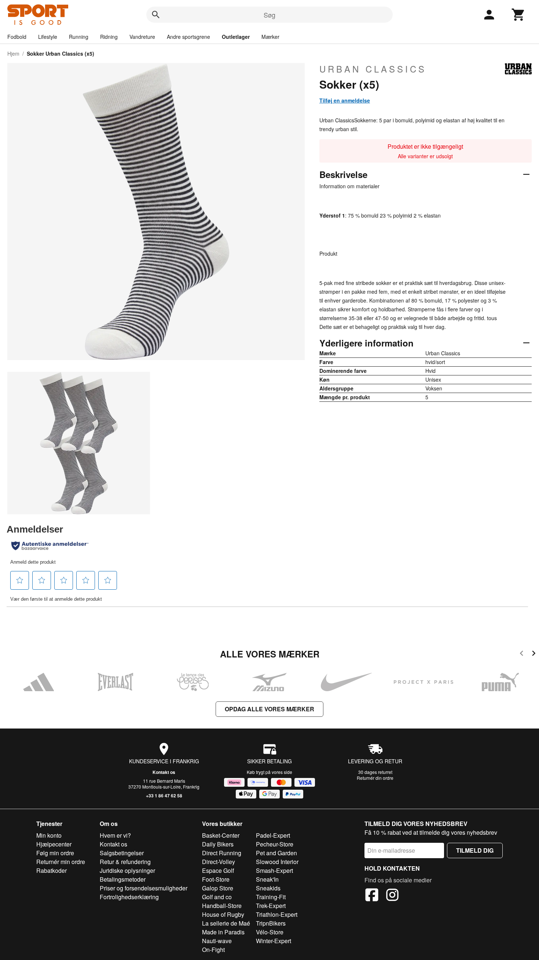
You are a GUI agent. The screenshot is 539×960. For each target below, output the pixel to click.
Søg (269, 14)
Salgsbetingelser (122, 853)
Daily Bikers (218, 844)
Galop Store (217, 888)
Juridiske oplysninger (127, 870)
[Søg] (156, 15)
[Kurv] (518, 14)
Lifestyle (47, 36)
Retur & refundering (125, 861)
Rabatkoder (51, 870)
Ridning (109, 36)
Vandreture (142, 36)
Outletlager (236, 36)
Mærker (270, 36)
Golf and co (217, 897)
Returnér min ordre (60, 861)
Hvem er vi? (115, 835)
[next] (533, 654)
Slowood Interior (277, 861)
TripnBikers (271, 923)
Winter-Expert (273, 941)
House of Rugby (223, 914)
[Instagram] (392, 895)
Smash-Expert (274, 870)
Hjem (13, 53)
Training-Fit (271, 897)
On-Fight (213, 949)
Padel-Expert (273, 835)
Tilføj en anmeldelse (344, 100)
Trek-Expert (271, 905)
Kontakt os (164, 772)
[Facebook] (371, 895)
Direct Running (221, 853)
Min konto (49, 835)
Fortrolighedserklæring (129, 897)
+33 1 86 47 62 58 (164, 795)
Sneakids (268, 888)
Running (78, 36)
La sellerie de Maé (226, 923)
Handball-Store (222, 905)
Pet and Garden (276, 853)
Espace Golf (218, 870)
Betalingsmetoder (123, 879)
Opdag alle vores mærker (269, 709)
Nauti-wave (217, 941)
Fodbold (16, 36)
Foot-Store (216, 879)
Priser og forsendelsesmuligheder (143, 888)
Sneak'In (267, 879)
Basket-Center (220, 835)
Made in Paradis (223, 932)
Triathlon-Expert (276, 914)
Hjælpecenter (54, 844)
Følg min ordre (55, 853)
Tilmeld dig (475, 850)
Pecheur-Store (274, 844)
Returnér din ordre (375, 778)
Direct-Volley (218, 861)
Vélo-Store (269, 932)
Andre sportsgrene (188, 36)
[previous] (521, 654)
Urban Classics (372, 69)
